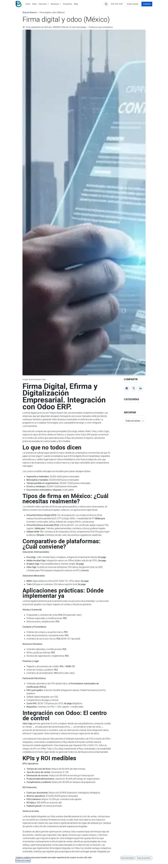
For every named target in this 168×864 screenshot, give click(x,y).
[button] (106, 4)
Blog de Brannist (30, 12)
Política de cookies (23, 860)
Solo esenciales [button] (127, 858)
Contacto (147, 4)
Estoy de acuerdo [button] (143, 858)
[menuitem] (27, 4)
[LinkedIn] (141, 388)
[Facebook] (127, 388)
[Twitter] (134, 388)
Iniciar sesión (132, 4)
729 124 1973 (117, 4)
